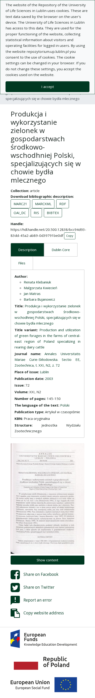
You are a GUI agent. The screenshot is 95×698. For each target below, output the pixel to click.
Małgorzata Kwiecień (40, 287)
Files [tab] (21, 263)
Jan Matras (32, 293)
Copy (69, 236)
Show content (47, 560)
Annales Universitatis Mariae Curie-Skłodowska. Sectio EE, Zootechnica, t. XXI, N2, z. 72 (47, 359)
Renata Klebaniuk (37, 282)
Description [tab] (27, 249)
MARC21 (20, 203)
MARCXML (43, 203)
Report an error (38, 600)
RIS (36, 212)
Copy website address (44, 613)
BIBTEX (53, 212)
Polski (64, 405)
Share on (41, 574)
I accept (47, 86)
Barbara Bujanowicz (39, 299)
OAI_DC (20, 212)
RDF (62, 203)
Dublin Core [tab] (61, 249)
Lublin (44, 372)
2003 (49, 378)
